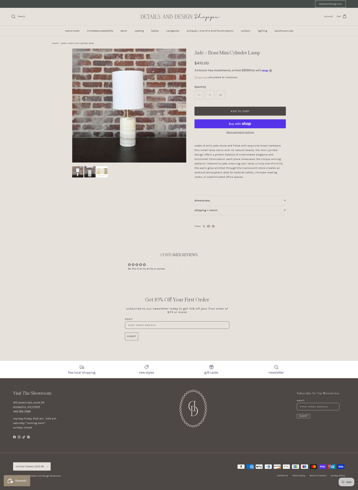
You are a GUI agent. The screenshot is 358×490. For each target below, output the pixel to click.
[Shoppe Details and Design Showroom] (179, 17)
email (129, 319)
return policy (298, 475)
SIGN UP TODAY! (218, 3)
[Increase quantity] (220, 94)
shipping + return (205, 210)
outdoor (246, 30)
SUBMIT (131, 336)
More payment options (240, 132)
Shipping (200, 77)
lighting (262, 30)
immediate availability (100, 30)
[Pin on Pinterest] (213, 226)
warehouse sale (283, 30)
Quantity (200, 86)
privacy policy (338, 475)
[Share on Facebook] (208, 226)
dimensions (202, 200)
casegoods (172, 30)
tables (155, 30)
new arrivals (72, 30)
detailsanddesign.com (330, 4)
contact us (282, 475)
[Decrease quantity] (198, 94)
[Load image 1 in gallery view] (129, 106)
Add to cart (240, 111)
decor (123, 30)
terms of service (318, 475)
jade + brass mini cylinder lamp (78, 43)
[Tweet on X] (203, 226)
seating (139, 30)
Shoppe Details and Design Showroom (41, 476)
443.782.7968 (22, 411)
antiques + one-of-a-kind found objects (210, 30)
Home (55, 43)
